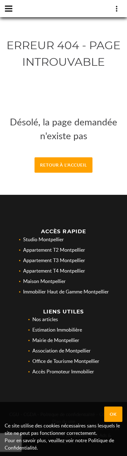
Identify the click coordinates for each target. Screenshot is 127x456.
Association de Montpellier (61, 350)
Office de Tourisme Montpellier (65, 361)
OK (113, 414)
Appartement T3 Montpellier (54, 260)
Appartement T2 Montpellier (54, 249)
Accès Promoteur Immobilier (63, 371)
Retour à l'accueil (63, 165)
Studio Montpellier (43, 239)
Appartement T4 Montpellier (54, 270)
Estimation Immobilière (57, 329)
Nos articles (45, 319)
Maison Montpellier (44, 281)
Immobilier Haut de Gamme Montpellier (66, 291)
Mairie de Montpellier (55, 340)
